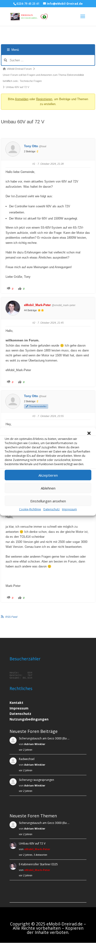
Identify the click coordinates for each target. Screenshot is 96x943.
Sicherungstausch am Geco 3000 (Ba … (44, 738)
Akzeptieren (48, 475)
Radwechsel (26, 759)
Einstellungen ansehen (48, 500)
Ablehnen (48, 488)
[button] (89, 433)
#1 (33, 163)
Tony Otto (31, 146)
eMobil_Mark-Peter (37, 305)
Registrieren (44, 99)
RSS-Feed (11, 616)
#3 (33, 416)
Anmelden (21, 99)
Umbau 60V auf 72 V (32, 843)
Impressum (69, 509)
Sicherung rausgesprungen (36, 780)
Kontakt (16, 702)
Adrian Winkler (34, 744)
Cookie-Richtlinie (30, 509)
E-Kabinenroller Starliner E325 (38, 864)
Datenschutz (51, 509)
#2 (33, 322)
